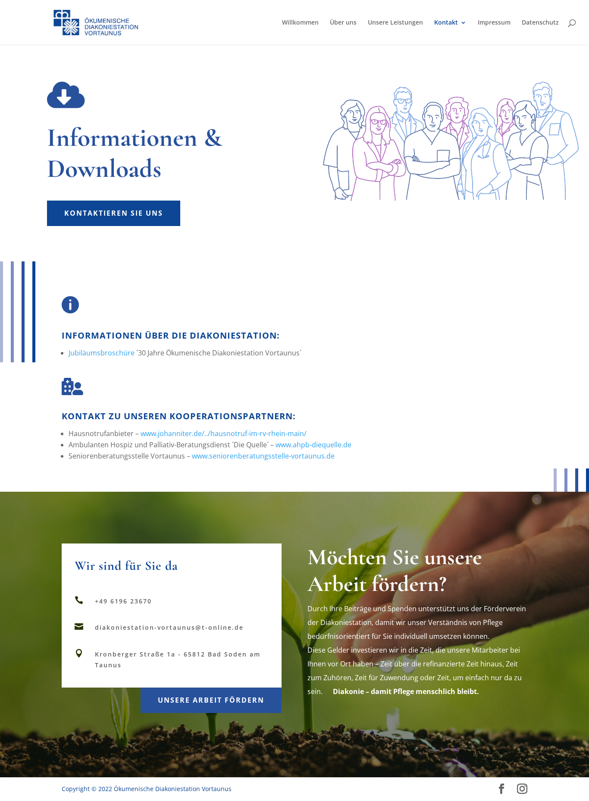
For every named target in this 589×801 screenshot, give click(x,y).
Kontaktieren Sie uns (113, 213)
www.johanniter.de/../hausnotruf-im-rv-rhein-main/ (224, 433)
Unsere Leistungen (395, 22)
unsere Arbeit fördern (211, 700)
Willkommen (300, 22)
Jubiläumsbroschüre (102, 353)
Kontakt (446, 22)
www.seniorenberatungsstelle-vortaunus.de (263, 456)
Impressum (494, 22)
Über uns (343, 22)
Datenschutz (540, 22)
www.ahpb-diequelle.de (313, 444)
